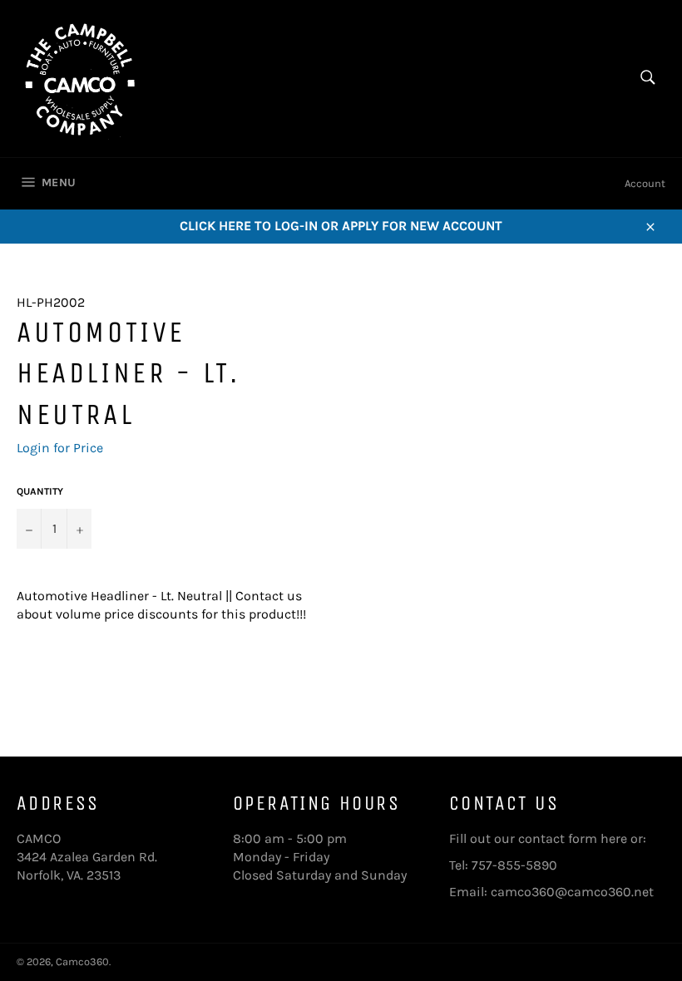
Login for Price (60, 448)
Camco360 (82, 961)
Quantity (40, 491)
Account (645, 183)
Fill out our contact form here (538, 838)
